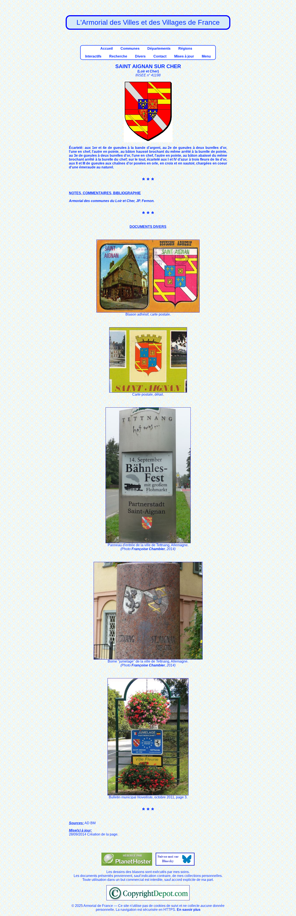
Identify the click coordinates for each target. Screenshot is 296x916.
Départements (159, 48)
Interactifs (93, 56)
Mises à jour (184, 56)
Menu (206, 56)
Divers (140, 56)
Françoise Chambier (148, 549)
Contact (159, 56)
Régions (185, 48)
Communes (130, 48)
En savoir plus (188, 909)
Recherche (118, 56)
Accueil (106, 48)
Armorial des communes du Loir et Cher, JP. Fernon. (112, 201)
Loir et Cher (148, 71)
